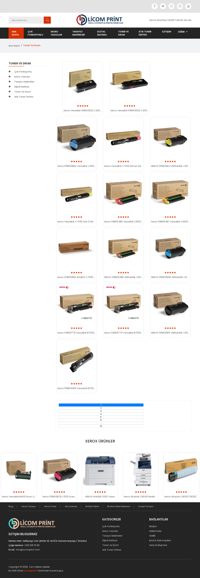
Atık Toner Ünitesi (145, 33)
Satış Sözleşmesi (158, 545)
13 (101, 426)
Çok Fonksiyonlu (35, 33)
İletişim (153, 526)
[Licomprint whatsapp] (171, 6)
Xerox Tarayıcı (29, 506)
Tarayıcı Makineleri (78, 33)
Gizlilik (152, 535)
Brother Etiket (92, 506)
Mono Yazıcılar (56, 33)
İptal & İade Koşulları (160, 540)
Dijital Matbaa (102, 33)
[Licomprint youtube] (188, 6)
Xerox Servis (71, 506)
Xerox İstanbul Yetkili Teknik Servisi (170, 20)
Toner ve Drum (123, 33)
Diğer (181, 31)
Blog (11, 506)
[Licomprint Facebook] (154, 6)
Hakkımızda (155, 531)
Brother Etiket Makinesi (118, 506)
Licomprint (30, 570)
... (101, 423)
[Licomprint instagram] (180, 6)
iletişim (166, 31)
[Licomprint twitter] (163, 6)
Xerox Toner (50, 506)
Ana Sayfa (15, 33)
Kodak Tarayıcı (145, 506)
